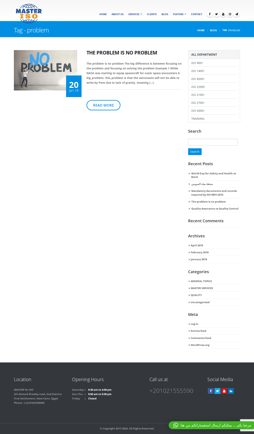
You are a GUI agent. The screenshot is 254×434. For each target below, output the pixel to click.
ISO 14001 (198, 71)
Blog (165, 14)
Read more (103, 105)
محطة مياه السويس (202, 184)
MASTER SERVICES (202, 288)
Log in (194, 324)
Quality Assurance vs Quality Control (215, 208)
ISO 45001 (198, 79)
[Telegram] (237, 14)
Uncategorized (200, 302)
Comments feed (201, 338)
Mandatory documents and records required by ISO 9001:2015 (214, 192)
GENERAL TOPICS (201, 281)
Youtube (224, 391)
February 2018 (200, 252)
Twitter (217, 391)
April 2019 (197, 245)
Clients (152, 14)
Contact (196, 14)
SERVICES (134, 14)
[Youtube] (223, 14)
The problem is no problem (208, 201)
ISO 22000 (198, 87)
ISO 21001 (198, 95)
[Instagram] (230, 14)
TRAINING (197, 118)
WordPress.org (200, 345)
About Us (118, 14)
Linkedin (231, 391)
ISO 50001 (198, 111)
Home (103, 14)
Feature (178, 14)
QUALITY (196, 295)
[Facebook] (210, 14)
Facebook (211, 391)
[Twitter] (216, 14)
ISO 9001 (197, 63)
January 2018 (199, 259)
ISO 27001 (198, 103)
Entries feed (198, 331)
